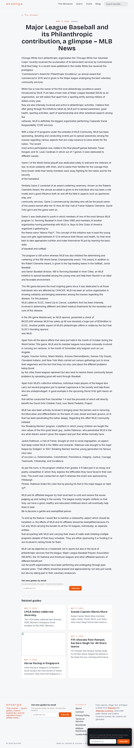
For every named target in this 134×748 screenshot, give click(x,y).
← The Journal (29, 15)
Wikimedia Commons (104, 711)
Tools (89, 4)
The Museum (65, 4)
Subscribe (75, 588)
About (79, 708)
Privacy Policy (83, 715)
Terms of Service (80, 720)
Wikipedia (112, 708)
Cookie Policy (82, 734)
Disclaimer (81, 725)
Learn (79, 4)
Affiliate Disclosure (81, 729)
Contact (80, 712)
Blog (98, 4)
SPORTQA (14, 4)
